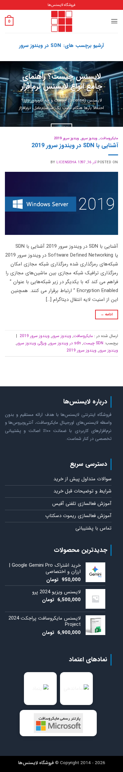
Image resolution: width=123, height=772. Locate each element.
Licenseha (66, 162)
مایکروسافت (109, 138)
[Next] (6, 94)
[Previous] (112, 94)
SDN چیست (93, 343)
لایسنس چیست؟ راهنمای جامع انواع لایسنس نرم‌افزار (61, 82)
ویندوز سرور (89, 138)
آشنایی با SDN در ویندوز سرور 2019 (74, 145)
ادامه (106, 314)
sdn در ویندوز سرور (65, 343)
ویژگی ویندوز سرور (32, 343)
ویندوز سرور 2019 (66, 138)
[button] (114, 21)
